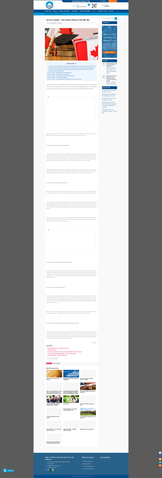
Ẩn (75, 63)
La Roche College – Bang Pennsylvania (57, 355)
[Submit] (89, 1)
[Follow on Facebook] (100, 1)
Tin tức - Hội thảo (57, 14)
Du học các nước (64, 11)
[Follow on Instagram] (102, 1)
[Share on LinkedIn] (57, 359)
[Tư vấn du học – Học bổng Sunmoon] (50, 5)
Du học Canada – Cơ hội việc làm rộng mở (57, 77)
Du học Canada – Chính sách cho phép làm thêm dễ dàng (60, 75)
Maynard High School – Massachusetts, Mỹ (58, 348)
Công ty (55, 11)
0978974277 (11, 470)
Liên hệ (111, 11)
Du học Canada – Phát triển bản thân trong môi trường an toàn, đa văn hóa (64, 79)
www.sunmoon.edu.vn (52, 467)
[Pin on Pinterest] (54, 359)
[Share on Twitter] (50, 359)
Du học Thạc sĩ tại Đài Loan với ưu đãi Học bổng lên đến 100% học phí (65, 351)
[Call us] (105, 1)
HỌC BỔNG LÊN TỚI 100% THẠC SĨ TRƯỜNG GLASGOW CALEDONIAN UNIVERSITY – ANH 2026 (109, 105)
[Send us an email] (104, 1)
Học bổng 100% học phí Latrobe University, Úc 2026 (109, 91)
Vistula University (52, 350)
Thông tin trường (85, 11)
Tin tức (94, 11)
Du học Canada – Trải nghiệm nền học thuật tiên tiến (59, 72)
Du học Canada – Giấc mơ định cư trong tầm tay (58, 74)
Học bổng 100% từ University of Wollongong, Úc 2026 (109, 99)
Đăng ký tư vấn (112, 1)
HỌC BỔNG (74, 11)
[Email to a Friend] (52, 359)
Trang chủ (48, 11)
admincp (60, 23)
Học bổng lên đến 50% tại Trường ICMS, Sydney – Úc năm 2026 (109, 111)
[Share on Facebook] (48, 359)
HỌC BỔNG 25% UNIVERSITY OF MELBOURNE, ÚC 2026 (109, 95)
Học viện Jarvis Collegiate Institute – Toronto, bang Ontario (62, 353)
